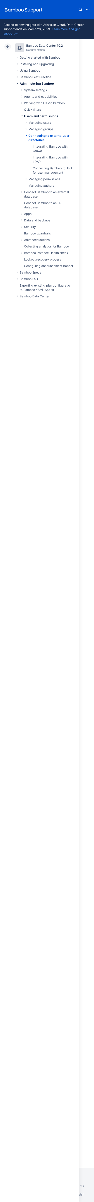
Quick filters (32, 109)
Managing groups (40, 129)
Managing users (39, 122)
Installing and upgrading (37, 64)
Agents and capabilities (40, 96)
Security (30, 227)
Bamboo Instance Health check (46, 253)
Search (80, 9)
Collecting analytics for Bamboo (46, 246)
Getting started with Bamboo (40, 57)
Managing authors (41, 185)
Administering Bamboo (37, 83)
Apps (27, 214)
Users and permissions (41, 116)
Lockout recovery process (42, 259)
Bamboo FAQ (29, 279)
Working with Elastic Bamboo (44, 103)
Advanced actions (37, 240)
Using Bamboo (30, 70)
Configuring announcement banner (48, 266)
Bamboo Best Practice (35, 77)
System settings (35, 90)
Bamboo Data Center (34, 296)
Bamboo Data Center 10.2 (44, 45)
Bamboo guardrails (37, 233)
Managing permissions (44, 179)
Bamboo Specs (30, 272)
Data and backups (37, 220)
